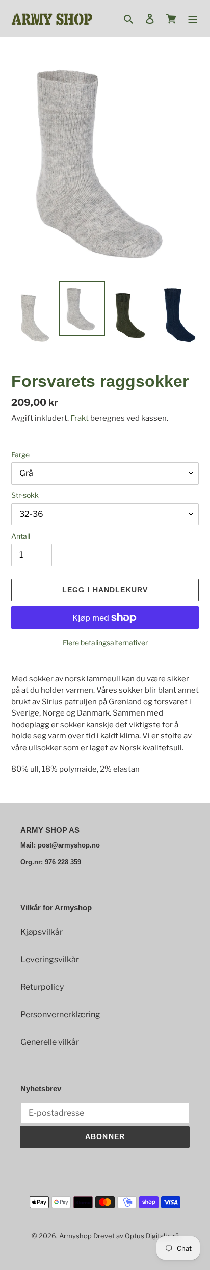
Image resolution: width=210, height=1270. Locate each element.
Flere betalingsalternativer (105, 642)
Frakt (79, 418)
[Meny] (192, 19)
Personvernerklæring (60, 1014)
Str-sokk (25, 495)
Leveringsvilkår (49, 959)
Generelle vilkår (49, 1042)
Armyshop (75, 1236)
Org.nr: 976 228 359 (50, 862)
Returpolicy (42, 987)
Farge (20, 454)
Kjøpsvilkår (41, 932)
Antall (20, 536)
